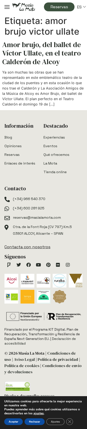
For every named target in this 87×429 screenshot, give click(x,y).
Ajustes (55, 421)
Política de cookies (21, 365)
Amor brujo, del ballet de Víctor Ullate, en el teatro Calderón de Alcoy (41, 53)
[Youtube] (38, 264)
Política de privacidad (58, 359)
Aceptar (13, 421)
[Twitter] (18, 264)
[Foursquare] (8, 264)
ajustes (38, 413)
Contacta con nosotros (27, 246)
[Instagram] (67, 264)
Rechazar (34, 421)
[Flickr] (58, 264)
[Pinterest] (48, 264)
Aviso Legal (24, 359)
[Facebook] (28, 264)
